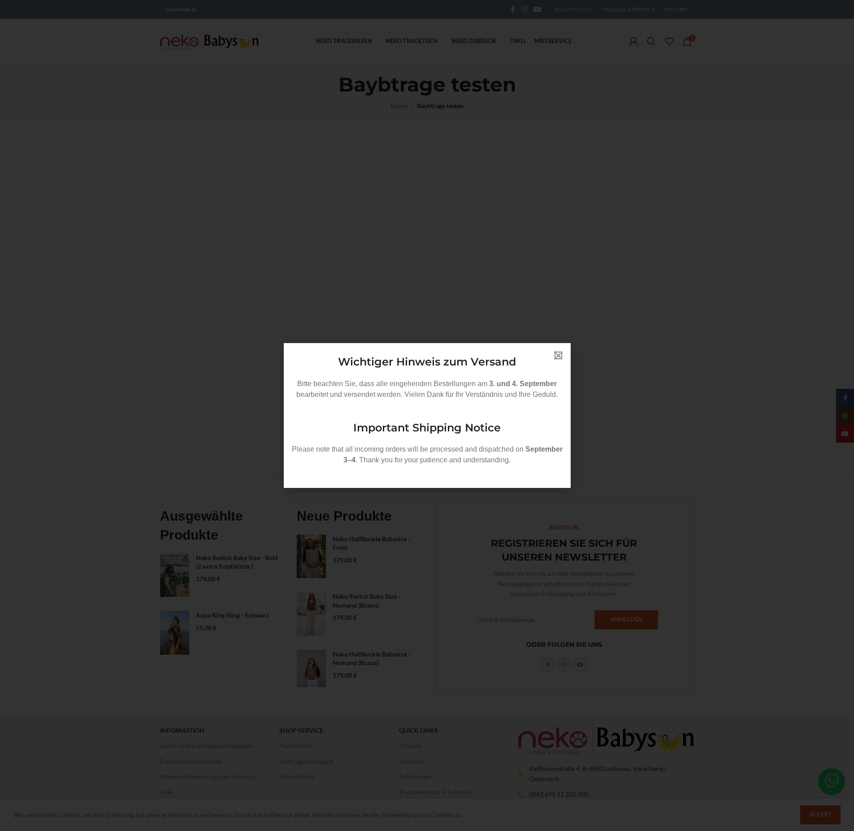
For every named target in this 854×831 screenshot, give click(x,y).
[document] (427, 415)
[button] (558, 355)
